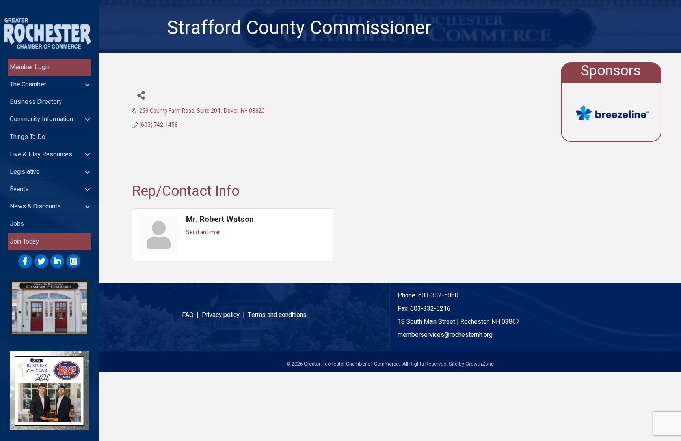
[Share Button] (141, 95)
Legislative (25, 171)
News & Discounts (35, 206)
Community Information (41, 119)
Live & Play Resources (41, 154)
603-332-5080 (438, 295)
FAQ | (192, 315)
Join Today (24, 241)
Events (19, 189)
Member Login (30, 67)
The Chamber (28, 84)
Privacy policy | (225, 315)
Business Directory (36, 102)
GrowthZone (479, 364)
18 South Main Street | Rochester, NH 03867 (458, 322)
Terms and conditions (277, 315)
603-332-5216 (430, 308)
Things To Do (27, 137)
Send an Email (203, 232)
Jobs (17, 224)
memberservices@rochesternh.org (445, 335)
